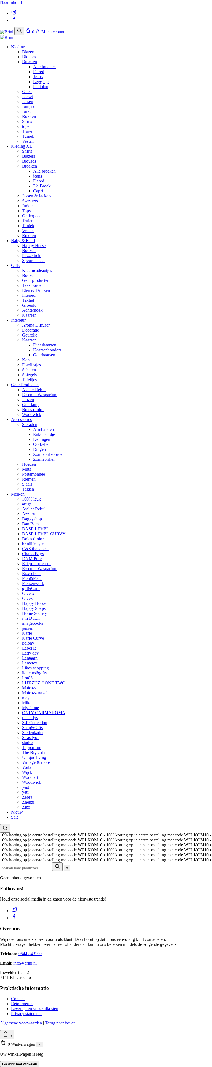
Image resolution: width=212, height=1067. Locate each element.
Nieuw (17, 812)
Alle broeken (44, 66)
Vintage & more (36, 762)
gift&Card (31, 588)
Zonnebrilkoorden (49, 454)
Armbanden (43, 429)
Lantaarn (30, 658)
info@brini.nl (25, 963)
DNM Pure (32, 558)
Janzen (28, 399)
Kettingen (41, 439)
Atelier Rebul (34, 389)
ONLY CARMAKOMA (43, 712)
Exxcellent (31, 573)
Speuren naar (33, 260)
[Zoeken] (19, 31)
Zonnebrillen (44, 459)
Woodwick (31, 414)
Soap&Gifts (32, 727)
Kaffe (27, 633)
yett (25, 792)
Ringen (39, 449)
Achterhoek (32, 310)
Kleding (18, 46)
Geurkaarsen (44, 355)
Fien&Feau (32, 578)
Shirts (27, 121)
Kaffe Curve (33, 638)
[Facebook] (14, 20)
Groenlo (29, 305)
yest (25, 787)
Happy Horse (34, 245)
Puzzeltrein (31, 255)
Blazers (28, 51)
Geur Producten (25, 384)
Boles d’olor (33, 409)
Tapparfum (31, 747)
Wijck (27, 772)
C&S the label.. (35, 548)
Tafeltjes (29, 379)
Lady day (30, 653)
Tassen (28, 489)
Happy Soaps (34, 608)
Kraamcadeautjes (37, 270)
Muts (26, 469)
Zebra (27, 797)
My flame (30, 707)
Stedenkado (32, 732)
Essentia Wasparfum (39, 394)
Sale (14, 817)
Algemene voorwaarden (21, 1023)
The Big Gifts (34, 752)
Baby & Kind (23, 240)
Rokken (29, 116)
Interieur (29, 295)
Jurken (28, 111)
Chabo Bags (33, 553)
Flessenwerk (33, 583)
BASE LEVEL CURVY (44, 533)
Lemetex (29, 663)
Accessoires (21, 419)
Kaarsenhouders (47, 350)
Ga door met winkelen (19, 1064)
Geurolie (29, 335)
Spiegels (29, 374)
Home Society (34, 613)
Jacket (27, 96)
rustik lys (30, 717)
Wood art (30, 777)
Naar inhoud (11, 2)
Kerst (26, 360)
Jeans (38, 76)
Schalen (29, 369)
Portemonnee (33, 474)
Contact (18, 998)
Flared (38, 71)
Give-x (28, 593)
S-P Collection (34, 722)
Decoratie (30, 330)
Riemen (29, 479)
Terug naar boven (60, 1023)
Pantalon (40, 86)
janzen (27, 628)
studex (27, 742)
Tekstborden (33, 285)
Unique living (34, 757)
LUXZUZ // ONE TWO (43, 683)
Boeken (29, 250)
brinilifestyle (33, 543)
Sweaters (30, 200)
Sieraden (29, 424)
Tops (26, 210)
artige (27, 504)
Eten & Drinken (36, 290)
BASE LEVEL (35, 528)
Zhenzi (28, 802)
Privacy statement (26, 1013)
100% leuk (31, 499)
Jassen (27, 101)
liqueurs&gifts (34, 673)
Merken (18, 494)
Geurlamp (30, 404)
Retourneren (22, 1003)
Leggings (41, 81)
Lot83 (27, 678)
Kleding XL (21, 146)
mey (26, 697)
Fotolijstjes (31, 364)
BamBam (30, 523)
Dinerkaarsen (44, 345)
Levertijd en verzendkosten (34, 1008)
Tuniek (28, 136)
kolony (28, 643)
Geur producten (35, 280)
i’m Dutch (31, 618)
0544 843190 (30, 953)
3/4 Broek (42, 186)
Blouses (29, 56)
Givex (27, 598)
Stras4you (30, 737)
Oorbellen (42, 444)
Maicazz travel (34, 692)
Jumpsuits (30, 106)
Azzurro (29, 514)
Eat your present (36, 563)
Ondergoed (32, 215)
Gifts (15, 265)
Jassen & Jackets (36, 196)
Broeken (29, 61)
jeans (37, 176)
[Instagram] (14, 13)
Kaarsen (29, 315)
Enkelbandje (44, 434)
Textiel (28, 300)
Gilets (27, 91)
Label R (29, 648)
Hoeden (29, 464)
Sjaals (27, 484)
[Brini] (7, 32)
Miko (26, 702)
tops (25, 126)
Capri (38, 191)
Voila (26, 767)
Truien (27, 131)
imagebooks (32, 623)
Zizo (26, 807)
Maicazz (29, 687)
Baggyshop (32, 519)
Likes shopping (35, 668)
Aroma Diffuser (36, 325)
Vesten (28, 141)
